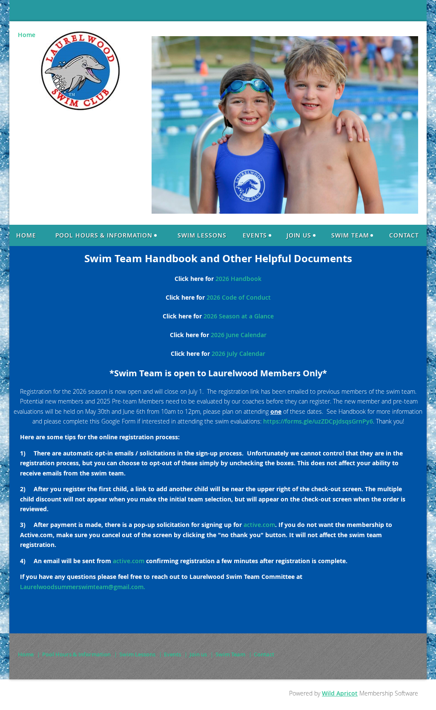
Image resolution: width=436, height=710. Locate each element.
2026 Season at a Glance (239, 316)
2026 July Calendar (238, 353)
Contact (264, 654)
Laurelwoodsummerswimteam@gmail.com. (82, 587)
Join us (198, 654)
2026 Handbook (238, 279)
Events (172, 654)
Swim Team (230, 654)
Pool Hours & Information (76, 654)
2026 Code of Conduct (239, 297)
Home (26, 35)
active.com (259, 525)
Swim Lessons (137, 654)
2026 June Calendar (239, 335)
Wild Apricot (340, 693)
